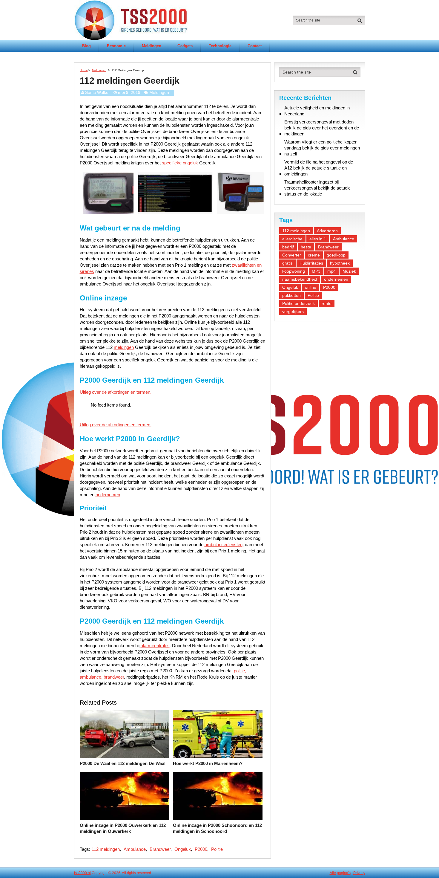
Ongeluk (182, 849)
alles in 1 (317, 238)
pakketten (291, 295)
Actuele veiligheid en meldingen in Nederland (317, 110)
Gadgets (185, 46)
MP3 (316, 271)
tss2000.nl (82, 873)
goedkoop (336, 255)
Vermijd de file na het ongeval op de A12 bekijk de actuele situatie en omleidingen (318, 167)
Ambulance (135, 849)
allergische (292, 238)
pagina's (344, 873)
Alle (333, 873)
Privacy (359, 873)
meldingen (124, 347)
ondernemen (108, 494)
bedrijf (288, 247)
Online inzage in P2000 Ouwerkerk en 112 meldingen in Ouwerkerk (123, 828)
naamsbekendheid (299, 279)
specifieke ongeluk (180, 162)
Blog (86, 46)
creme (314, 255)
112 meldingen (106, 849)
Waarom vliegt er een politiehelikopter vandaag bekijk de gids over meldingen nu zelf (322, 147)
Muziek (349, 271)
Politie (217, 849)
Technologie (220, 46)
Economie (116, 46)
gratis (287, 263)
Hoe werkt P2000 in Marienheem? (207, 763)
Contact (255, 46)
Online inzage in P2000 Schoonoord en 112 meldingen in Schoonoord (217, 828)
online (310, 287)
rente (326, 303)
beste (306, 247)
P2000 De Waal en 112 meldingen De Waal (122, 763)
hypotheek (340, 263)
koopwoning (293, 271)
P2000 (201, 849)
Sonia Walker (97, 92)
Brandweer (160, 849)
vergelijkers (293, 311)
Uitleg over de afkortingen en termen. (115, 392)
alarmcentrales (155, 645)
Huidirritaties (311, 263)
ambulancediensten (223, 544)
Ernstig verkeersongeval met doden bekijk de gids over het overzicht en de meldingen (321, 127)
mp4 (331, 271)
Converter (291, 255)
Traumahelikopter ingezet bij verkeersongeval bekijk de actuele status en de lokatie (317, 187)
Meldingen (151, 46)
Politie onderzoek (298, 303)
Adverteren (327, 230)
